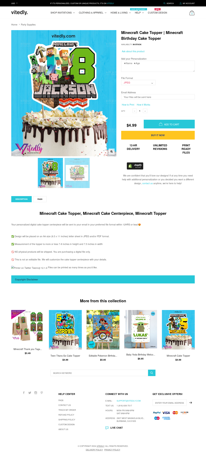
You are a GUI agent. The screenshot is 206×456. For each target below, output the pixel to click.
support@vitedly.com (129, 400)
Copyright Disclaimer (26, 279)
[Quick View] (39, 314)
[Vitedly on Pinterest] (42, 393)
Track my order (67, 409)
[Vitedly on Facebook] (24, 393)
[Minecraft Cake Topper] (178, 329)
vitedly (100, 446)
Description (21, 199)
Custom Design (157, 11)
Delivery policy (94, 449)
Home (14, 24)
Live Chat (116, 427)
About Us (63, 429)
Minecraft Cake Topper (178, 355)
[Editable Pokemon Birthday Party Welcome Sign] (103, 329)
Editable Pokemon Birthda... (103, 355)
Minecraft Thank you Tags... (28, 349)
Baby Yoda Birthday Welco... (140, 354)
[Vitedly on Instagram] (36, 393)
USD (13, 3)
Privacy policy (112, 449)
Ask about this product (133, 51)
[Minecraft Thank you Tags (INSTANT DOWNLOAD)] (27, 326)
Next (201, 335)
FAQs (60, 400)
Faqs (39, 199)
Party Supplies (28, 24)
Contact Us (64, 405)
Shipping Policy (66, 419)
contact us (147, 183)
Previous (4, 335)
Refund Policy (66, 414)
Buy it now (158, 135)
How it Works (143, 104)
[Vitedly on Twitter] (30, 393)
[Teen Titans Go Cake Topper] (65, 329)
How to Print (127, 104)
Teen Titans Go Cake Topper (65, 355)
